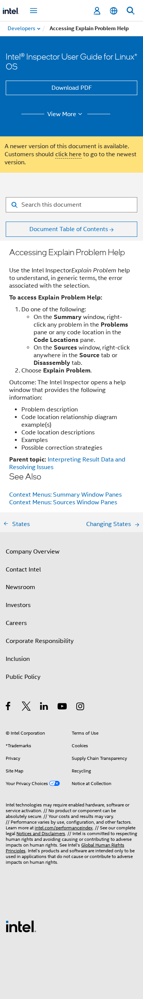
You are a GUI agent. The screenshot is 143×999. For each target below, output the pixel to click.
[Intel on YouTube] (63, 707)
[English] (113, 10)
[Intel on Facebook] (8, 707)
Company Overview (32, 551)
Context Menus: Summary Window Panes (65, 495)
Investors (18, 605)
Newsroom (20, 587)
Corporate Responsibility (40, 641)
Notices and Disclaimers (40, 833)
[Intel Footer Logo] (21, 926)
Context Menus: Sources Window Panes (63, 502)
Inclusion (18, 659)
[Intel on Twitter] (26, 707)
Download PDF (71, 88)
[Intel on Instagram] (81, 707)
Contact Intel (23, 569)
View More (61, 114)
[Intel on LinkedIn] (44, 707)
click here (68, 154)
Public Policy (23, 677)
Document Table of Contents (68, 229)
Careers (16, 623)
